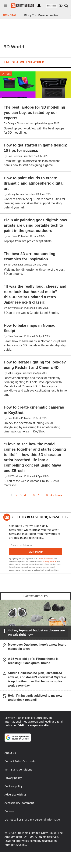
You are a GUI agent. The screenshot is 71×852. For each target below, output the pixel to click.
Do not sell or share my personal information (33, 819)
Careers (9, 811)
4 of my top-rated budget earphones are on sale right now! (36, 632)
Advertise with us (16, 794)
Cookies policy (13, 786)
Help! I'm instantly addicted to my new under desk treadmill (35, 697)
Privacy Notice (49, 561)
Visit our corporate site (33, 725)
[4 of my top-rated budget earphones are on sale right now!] (35, 620)
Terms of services (45, 558)
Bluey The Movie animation (41, 15)
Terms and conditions (18, 769)
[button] (66, 6)
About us (10, 753)
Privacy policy (13, 778)
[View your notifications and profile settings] (39, 5)
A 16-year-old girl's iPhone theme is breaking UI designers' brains (33, 661)
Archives (56, 495)
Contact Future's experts (20, 761)
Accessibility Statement (19, 803)
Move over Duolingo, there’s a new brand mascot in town (37, 646)
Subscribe (51, 5)
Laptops (6, 73)
